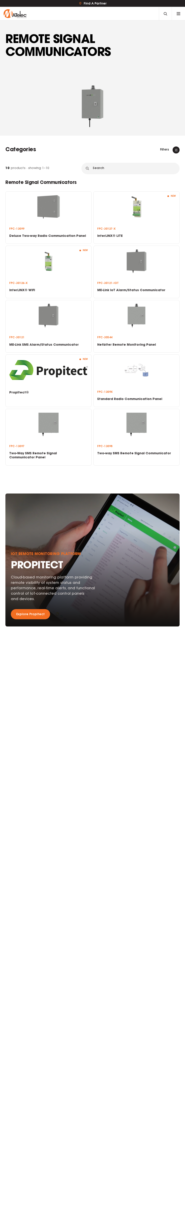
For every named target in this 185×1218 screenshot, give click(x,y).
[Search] (165, 13)
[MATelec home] (81, 13)
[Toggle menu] (178, 13)
